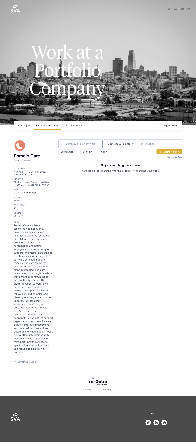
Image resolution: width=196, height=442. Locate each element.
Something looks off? (27, 362)
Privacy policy (91, 389)
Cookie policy (105, 389)
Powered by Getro (174, 157)
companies (47, 125)
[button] (68, 151)
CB (188, 9)
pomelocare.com (22, 160)
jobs (24, 125)
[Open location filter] (178, 143)
